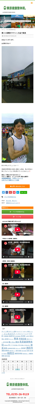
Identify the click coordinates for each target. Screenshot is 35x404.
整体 (16, 338)
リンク (11, 378)
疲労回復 (5, 342)
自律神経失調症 (11, 348)
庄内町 (23, 336)
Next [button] (33, 21)
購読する (5, 207)
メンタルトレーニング (21, 334)
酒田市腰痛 (18, 350)
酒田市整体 (5, 351)
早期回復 (22, 339)
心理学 (27, 336)
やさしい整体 (12, 331)
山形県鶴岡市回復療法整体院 (17, 389)
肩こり (10, 345)
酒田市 (29, 347)
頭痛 (28, 350)
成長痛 (7, 339)
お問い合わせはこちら (18, 186)
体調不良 (12, 336)
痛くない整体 (13, 342)
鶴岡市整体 (18, 353)
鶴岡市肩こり (26, 353)
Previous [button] (1, 21)
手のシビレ (11, 339)
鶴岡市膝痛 (7, 356)
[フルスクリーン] (31, 257)
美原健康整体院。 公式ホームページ (12, 178)
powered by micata (17, 402)
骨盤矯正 (5, 353)
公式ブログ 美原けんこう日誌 (10, 180)
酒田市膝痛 (24, 350)
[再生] (4, 257)
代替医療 (6, 336)
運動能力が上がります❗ (13, 203)
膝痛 (5, 348)
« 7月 (3, 373)
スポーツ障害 (26, 331)
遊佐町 (23, 348)
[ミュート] (28, 257)
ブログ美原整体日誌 (10, 197)
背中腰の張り (27, 345)
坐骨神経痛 (17, 336)
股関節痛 (6, 345)
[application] (17, 249)
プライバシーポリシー (19, 378)
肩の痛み (15, 345)
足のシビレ (18, 348)
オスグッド (19, 331)
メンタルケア (9, 333)
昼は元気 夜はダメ (11, 201)
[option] (17, 21)
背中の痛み (21, 345)
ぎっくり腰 (5, 331)
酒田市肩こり (12, 350)
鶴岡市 (10, 353)
